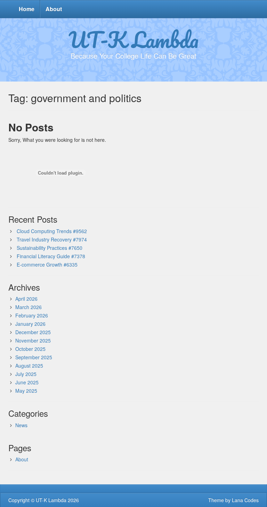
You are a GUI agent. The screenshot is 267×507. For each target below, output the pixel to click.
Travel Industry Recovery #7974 (52, 239)
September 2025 (33, 357)
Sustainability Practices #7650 (49, 247)
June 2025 (27, 382)
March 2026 (28, 307)
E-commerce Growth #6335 (47, 264)
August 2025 (29, 365)
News (21, 425)
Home (26, 9)
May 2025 (26, 390)
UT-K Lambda (133, 39)
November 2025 (33, 340)
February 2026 (31, 315)
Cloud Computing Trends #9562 (52, 231)
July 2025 (26, 373)
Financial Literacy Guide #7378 (51, 256)
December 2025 (33, 332)
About (54, 9)
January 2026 (30, 323)
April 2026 (26, 298)
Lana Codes (245, 500)
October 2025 (30, 348)
